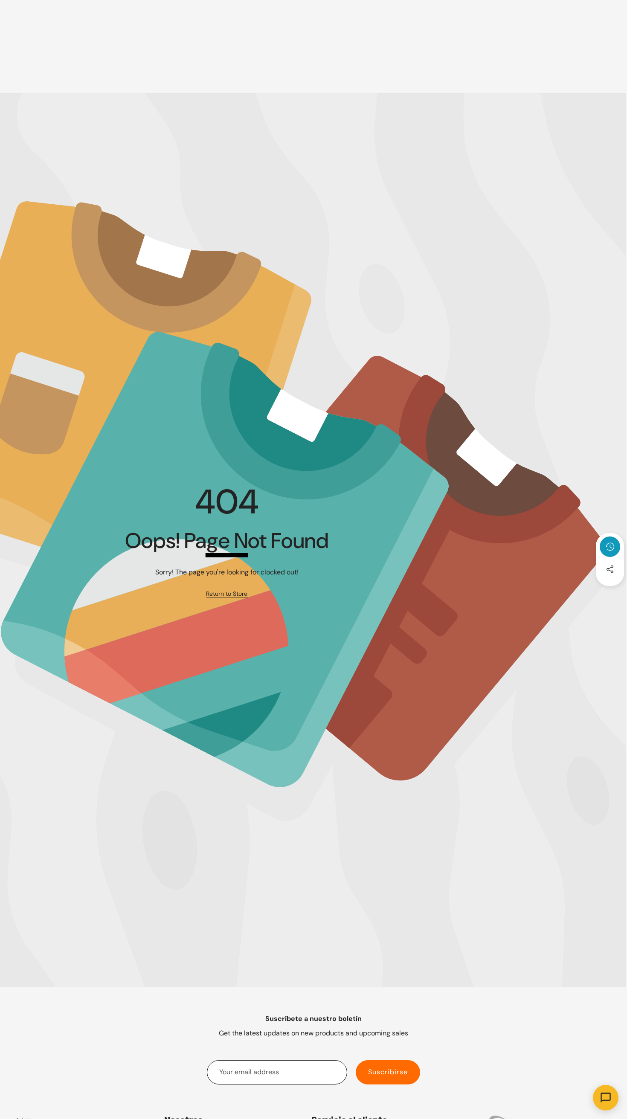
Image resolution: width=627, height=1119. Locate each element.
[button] (610, 592)
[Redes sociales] (610, 569)
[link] (226, 594)
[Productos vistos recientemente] (610, 546)
